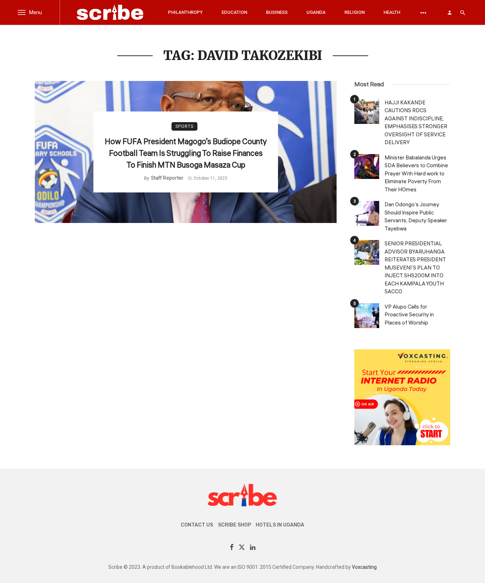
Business (277, 12)
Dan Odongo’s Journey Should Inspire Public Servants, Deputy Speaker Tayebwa (416, 217)
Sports (184, 126)
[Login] (449, 12)
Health (391, 12)
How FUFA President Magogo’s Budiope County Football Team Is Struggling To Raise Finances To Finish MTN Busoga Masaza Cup (186, 153)
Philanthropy (185, 12)
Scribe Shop (234, 525)
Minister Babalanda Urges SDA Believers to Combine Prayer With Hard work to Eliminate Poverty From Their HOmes (416, 174)
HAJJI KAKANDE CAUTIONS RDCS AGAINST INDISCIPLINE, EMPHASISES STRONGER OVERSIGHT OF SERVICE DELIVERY (416, 123)
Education (234, 12)
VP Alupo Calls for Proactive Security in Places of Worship (409, 315)
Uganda (316, 12)
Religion (354, 12)
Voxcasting (364, 567)
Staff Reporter (167, 178)
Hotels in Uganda (280, 525)
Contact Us (197, 525)
